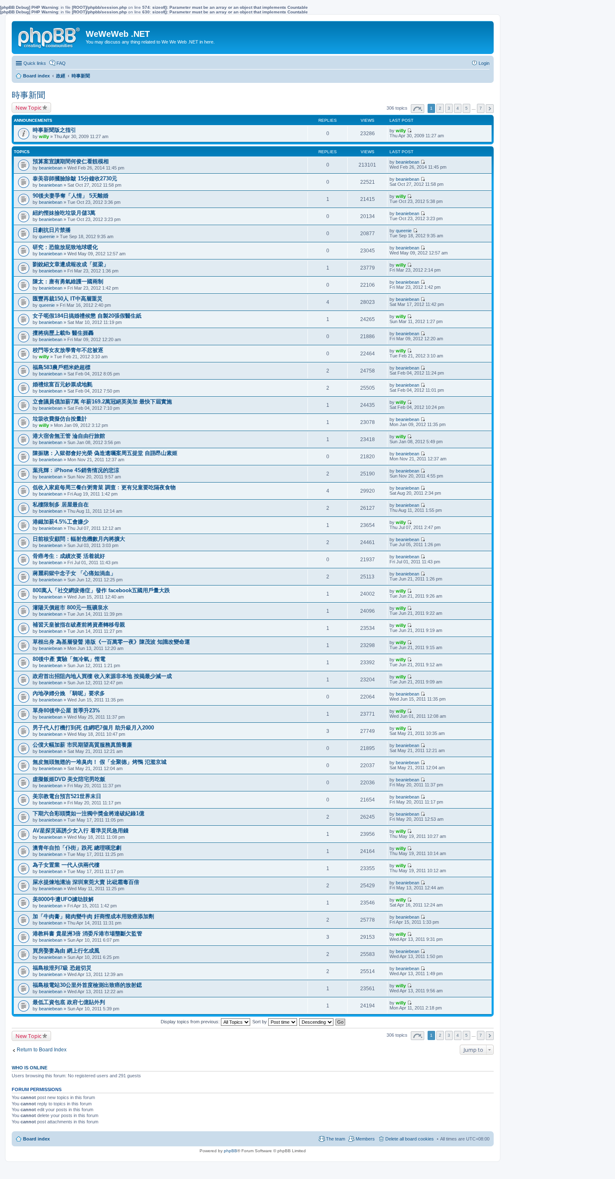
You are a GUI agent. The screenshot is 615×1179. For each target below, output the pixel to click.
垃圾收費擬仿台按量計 (60, 419)
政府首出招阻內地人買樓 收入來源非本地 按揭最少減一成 (102, 676)
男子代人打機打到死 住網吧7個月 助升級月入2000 (93, 727)
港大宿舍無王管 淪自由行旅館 (69, 436)
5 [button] (466, 108)
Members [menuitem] (365, 1138)
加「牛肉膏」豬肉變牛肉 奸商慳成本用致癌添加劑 (93, 916)
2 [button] (440, 108)
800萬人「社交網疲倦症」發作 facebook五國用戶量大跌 (101, 590)
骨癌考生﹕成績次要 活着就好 (69, 556)
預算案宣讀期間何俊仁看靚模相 (71, 161)
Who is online (29, 1067)
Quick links (34, 63)
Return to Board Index (42, 1050)
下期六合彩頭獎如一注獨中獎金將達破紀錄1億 (88, 813)
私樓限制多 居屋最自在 (61, 504)
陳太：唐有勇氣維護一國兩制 (68, 281)
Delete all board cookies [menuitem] (409, 1138)
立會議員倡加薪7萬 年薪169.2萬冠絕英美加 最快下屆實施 (102, 401)
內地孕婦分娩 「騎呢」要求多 (69, 693)
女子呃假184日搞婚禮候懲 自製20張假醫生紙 (87, 316)
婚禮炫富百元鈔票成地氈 (62, 384)
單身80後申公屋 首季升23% (66, 710)
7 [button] (480, 108)
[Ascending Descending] (316, 1021)
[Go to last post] (409, 130)
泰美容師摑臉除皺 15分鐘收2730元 (75, 178)
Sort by (260, 1021)
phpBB (230, 1150)
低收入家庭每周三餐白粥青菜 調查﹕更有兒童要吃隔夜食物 (104, 487)
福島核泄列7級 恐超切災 (62, 968)
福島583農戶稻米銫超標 (61, 367)
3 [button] (449, 108)
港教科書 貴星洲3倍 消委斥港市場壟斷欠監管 (87, 933)
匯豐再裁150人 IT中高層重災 (67, 298)
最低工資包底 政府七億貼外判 (69, 1002)
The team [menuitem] (335, 1138)
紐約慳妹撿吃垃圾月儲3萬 (64, 213)
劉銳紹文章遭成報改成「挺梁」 (71, 264)
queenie (47, 236)
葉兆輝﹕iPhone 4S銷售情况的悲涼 (76, 470)
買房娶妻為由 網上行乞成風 (66, 951)
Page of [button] (417, 108)
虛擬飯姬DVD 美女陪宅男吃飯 (69, 779)
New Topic (28, 107)
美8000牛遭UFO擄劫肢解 (63, 899)
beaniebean (50, 167)
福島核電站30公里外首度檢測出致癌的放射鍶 (87, 985)
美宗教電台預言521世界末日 (67, 796)
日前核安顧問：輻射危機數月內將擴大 (79, 539)
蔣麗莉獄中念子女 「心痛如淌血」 (74, 573)
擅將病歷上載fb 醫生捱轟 (63, 333)
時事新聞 (28, 95)
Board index (36, 1138)
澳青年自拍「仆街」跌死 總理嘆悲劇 (77, 848)
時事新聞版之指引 (54, 130)
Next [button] (490, 108)
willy (44, 136)
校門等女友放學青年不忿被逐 (68, 350)
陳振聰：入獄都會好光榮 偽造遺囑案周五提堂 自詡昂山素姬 (105, 453)
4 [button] (457, 108)
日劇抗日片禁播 (52, 230)
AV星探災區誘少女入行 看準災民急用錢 (80, 830)
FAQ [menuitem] (61, 63)
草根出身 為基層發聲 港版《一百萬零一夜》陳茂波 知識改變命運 (111, 642)
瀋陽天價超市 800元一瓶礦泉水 (70, 607)
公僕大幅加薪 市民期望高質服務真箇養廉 (82, 745)
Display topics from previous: (191, 1021)
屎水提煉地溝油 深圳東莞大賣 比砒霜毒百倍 (86, 882)
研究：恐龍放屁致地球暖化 (65, 247)
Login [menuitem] (484, 63)
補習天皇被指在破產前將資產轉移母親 (79, 625)
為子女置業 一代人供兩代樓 (66, 865)
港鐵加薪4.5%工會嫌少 (61, 522)
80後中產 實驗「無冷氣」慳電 (69, 659)
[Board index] (50, 36)
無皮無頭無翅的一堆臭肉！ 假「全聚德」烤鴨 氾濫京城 (100, 762)
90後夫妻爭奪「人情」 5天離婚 (70, 196)
